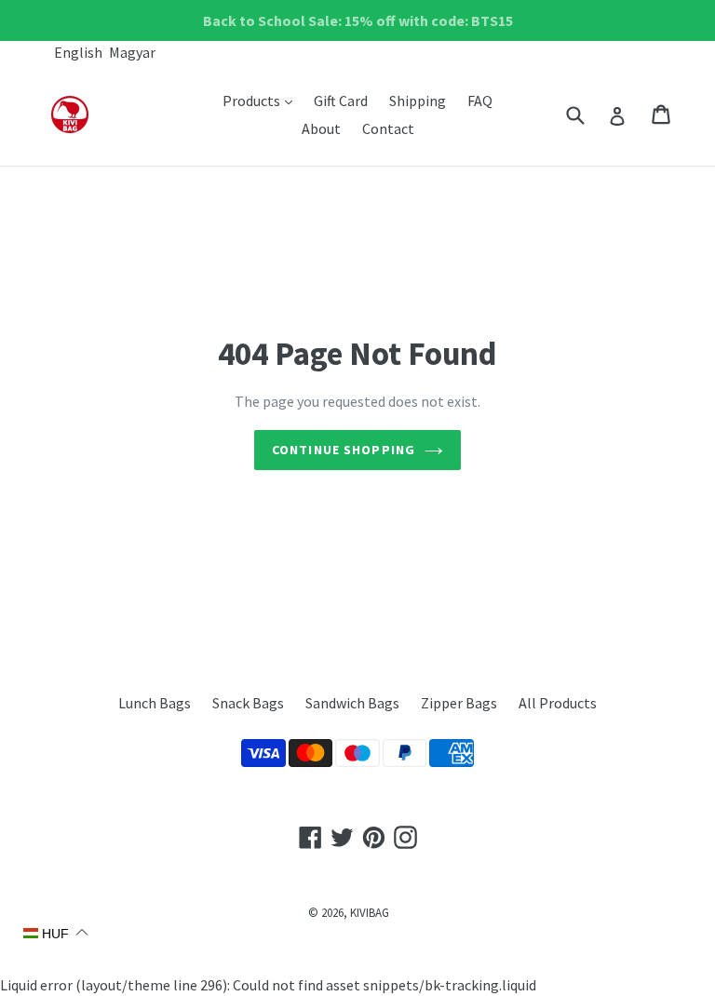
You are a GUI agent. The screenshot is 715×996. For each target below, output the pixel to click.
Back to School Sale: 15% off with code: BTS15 (358, 20)
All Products (558, 702)
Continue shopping (343, 449)
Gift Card (341, 100)
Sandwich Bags (352, 702)
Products (262, 100)
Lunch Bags (154, 702)
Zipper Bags (459, 702)
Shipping (417, 100)
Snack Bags (248, 702)
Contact (388, 128)
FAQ (479, 100)
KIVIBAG (369, 913)
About (321, 128)
